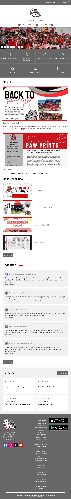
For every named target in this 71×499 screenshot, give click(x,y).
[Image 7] (19, 47)
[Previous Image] (3, 38)
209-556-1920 (12, 439)
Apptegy (39, 496)
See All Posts (8, 255)
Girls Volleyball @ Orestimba (48, 387)
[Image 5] (13, 47)
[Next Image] (67, 38)
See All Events (62, 373)
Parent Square (50, 2)
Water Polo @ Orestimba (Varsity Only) (18, 404)
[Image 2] (5, 47)
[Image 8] (22, 47)
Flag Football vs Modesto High (15, 387)
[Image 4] (11, 47)
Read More (8, 282)
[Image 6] (16, 47)
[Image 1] (2, 47)
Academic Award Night (46, 404)
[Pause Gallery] (67, 46)
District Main (61, 2)
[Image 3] (8, 47)
